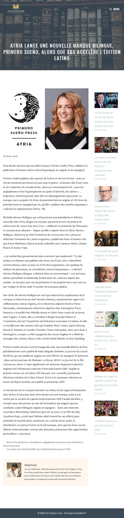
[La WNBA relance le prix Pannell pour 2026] (106, 414)
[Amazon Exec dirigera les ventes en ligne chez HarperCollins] (106, 199)
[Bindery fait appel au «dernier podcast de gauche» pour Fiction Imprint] (106, 369)
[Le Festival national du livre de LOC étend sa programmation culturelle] (106, 150)
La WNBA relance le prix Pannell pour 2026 (105, 425)
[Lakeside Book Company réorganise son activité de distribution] (106, 280)
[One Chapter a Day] (16, 9)
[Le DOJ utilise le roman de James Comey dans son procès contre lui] (106, 105)
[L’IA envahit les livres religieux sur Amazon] (106, 244)
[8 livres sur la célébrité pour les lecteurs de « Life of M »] (106, 324)
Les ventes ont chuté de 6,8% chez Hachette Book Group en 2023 (38, 449)
